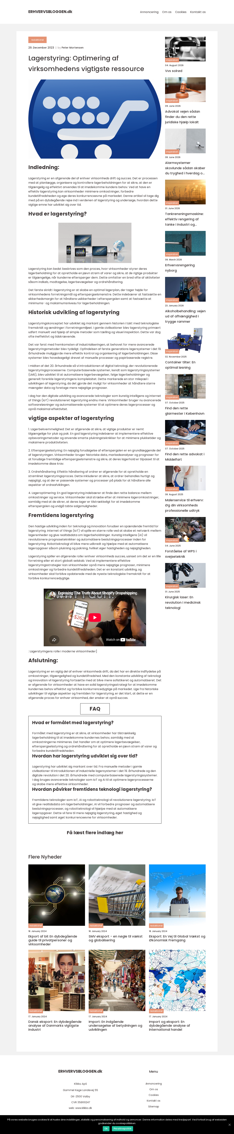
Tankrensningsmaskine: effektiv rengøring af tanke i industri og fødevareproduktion (184, 219)
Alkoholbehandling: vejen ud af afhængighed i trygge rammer (185, 316)
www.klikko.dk (83, 1108)
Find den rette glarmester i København (184, 411)
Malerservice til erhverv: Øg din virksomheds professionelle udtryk (184, 505)
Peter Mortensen (73, 47)
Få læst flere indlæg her (95, 832)
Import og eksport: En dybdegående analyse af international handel (169, 1026)
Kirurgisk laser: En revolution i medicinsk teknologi (183, 602)
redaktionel (37, 39)
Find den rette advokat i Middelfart (184, 457)
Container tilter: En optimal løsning (180, 365)
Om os (166, 12)
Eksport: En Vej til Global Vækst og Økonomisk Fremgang (177, 938)
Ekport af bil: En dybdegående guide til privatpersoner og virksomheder (52, 940)
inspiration (172, 60)
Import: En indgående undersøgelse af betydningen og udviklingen (115, 1026)
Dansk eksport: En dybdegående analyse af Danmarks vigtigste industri (55, 1026)
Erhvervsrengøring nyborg (180, 268)
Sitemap (153, 1106)
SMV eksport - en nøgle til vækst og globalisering (116, 938)
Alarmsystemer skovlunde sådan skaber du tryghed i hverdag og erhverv (185, 168)
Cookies (180, 12)
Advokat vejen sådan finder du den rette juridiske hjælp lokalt (182, 116)
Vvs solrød (173, 70)
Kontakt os (198, 12)
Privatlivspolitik (122, 1128)
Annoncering (149, 12)
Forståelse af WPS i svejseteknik (181, 554)
